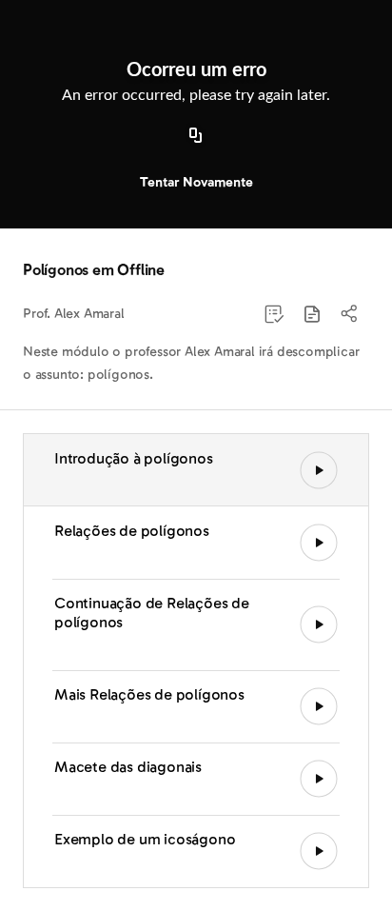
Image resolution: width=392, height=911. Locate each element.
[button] (312, 314)
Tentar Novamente (196, 182)
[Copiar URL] (196, 136)
